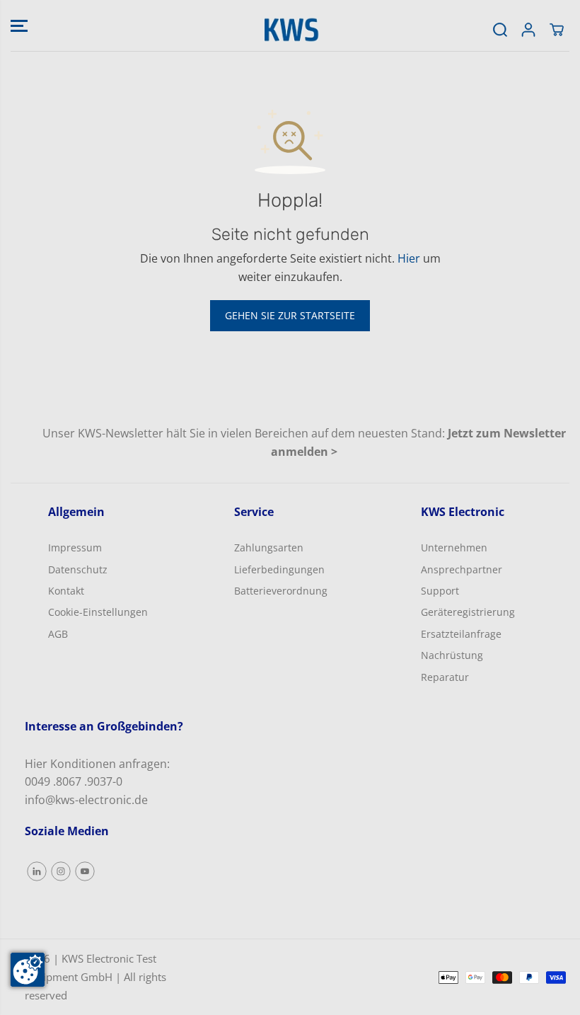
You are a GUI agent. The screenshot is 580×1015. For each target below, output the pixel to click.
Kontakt (66, 590)
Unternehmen (454, 547)
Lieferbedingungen (279, 569)
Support (440, 590)
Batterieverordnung (280, 590)
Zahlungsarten (268, 547)
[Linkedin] (37, 871)
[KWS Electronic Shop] (290, 29)
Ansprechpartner (461, 569)
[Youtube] (85, 871)
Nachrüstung (452, 655)
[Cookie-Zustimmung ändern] (28, 970)
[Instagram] (61, 871)
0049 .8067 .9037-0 (73, 781)
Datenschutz (78, 569)
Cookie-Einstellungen (98, 612)
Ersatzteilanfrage (461, 634)
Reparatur (445, 677)
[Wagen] (556, 29)
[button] (19, 25)
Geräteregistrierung (468, 612)
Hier (409, 258)
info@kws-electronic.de (86, 800)
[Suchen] (500, 29)
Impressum (75, 547)
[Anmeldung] (528, 29)
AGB (58, 634)
